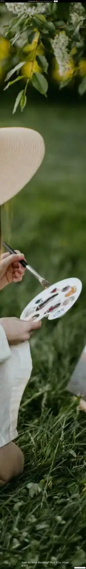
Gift (56, 1)
